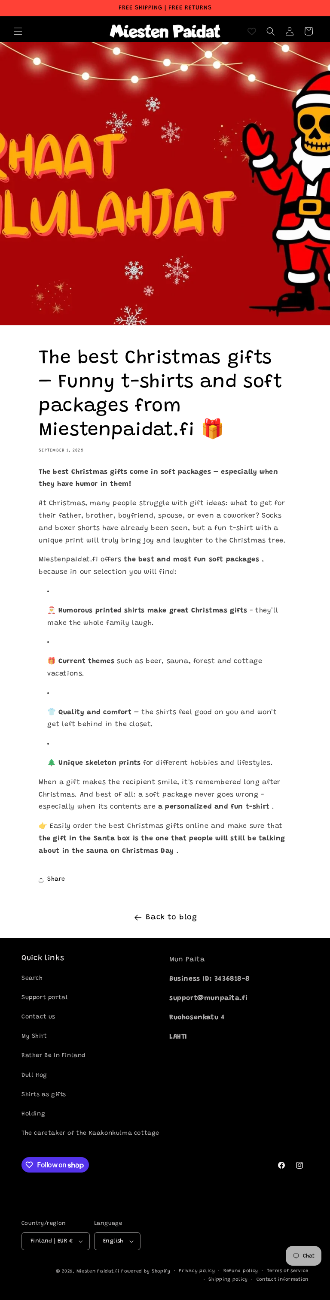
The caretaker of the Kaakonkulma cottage (90, 1133)
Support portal (44, 998)
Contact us (38, 1017)
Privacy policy (197, 1271)
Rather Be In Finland (53, 1056)
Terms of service (288, 1271)
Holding (33, 1114)
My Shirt (34, 1036)
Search (32, 979)
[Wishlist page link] (252, 31)
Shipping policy (228, 1279)
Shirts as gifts (43, 1095)
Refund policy (240, 1271)
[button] (18, 31)
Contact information (283, 1279)
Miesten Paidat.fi (97, 1271)
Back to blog (171, 917)
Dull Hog (34, 1076)
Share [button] (56, 879)
